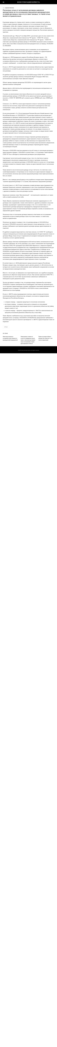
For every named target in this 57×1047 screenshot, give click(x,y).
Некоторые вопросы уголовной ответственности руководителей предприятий (10, 338)
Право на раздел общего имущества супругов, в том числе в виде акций (45, 338)
